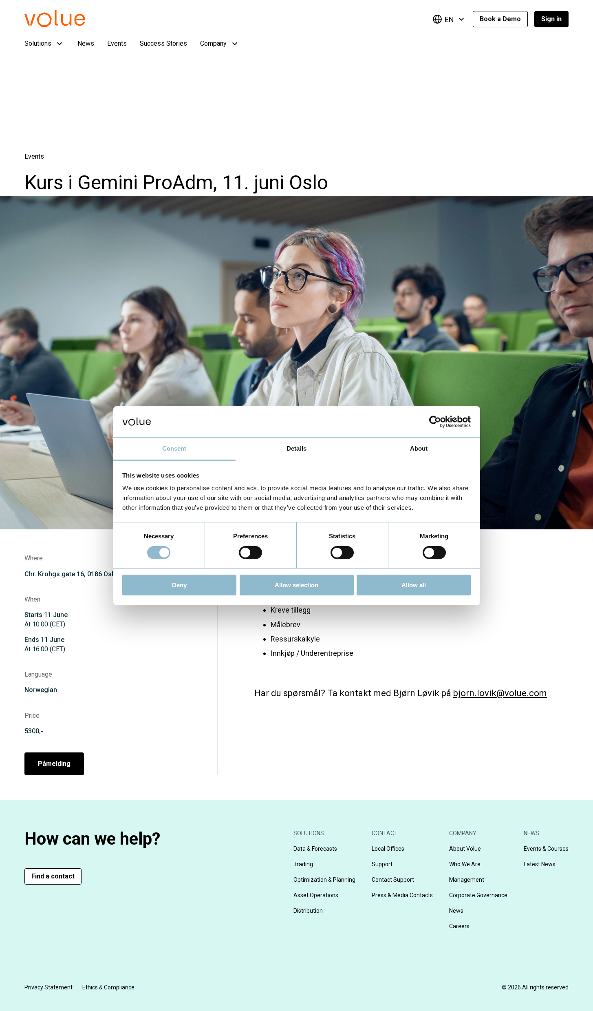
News (85, 43)
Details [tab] (296, 448)
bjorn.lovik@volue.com (500, 693)
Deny (179, 585)
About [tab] (419, 448)
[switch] (250, 552)
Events (117, 43)
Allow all (413, 585)
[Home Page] (67, 25)
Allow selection (296, 585)
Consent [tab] (174, 448)
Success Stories (163, 43)
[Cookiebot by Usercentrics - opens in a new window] (435, 422)
